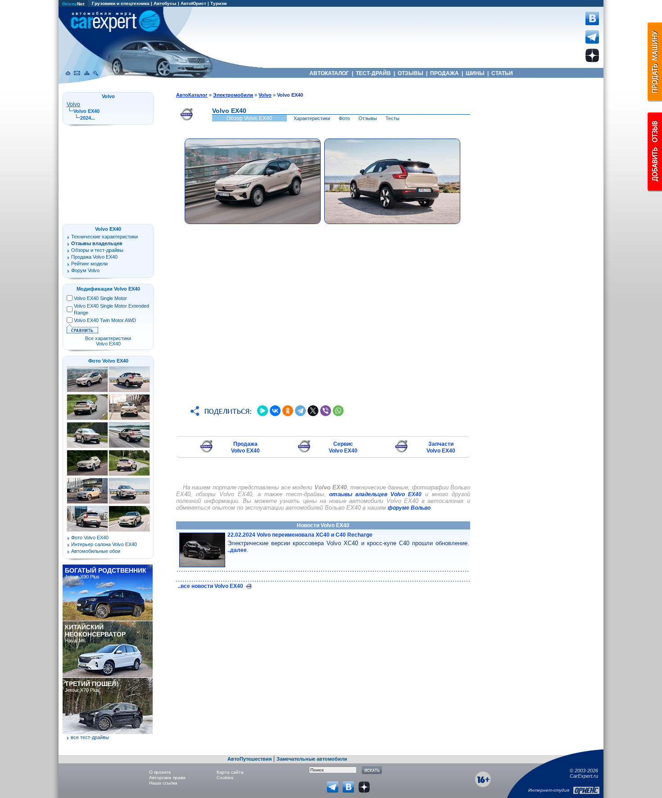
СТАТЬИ (502, 73)
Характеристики (312, 118)
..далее (237, 550)
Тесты (392, 118)
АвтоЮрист (193, 3)
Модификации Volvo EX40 (108, 288)
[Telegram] (300, 410)
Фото (344, 118)
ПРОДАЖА (444, 73)
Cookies (225, 777)
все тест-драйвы (90, 737)
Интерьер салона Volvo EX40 (104, 544)
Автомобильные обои (95, 551)
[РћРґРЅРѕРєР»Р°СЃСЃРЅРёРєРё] (287, 410)
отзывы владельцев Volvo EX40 (375, 494)
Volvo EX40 (108, 229)
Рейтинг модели (89, 263)
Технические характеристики (104, 236)
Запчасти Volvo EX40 (440, 447)
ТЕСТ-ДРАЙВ (373, 73)
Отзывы (367, 118)
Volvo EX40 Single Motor (100, 298)
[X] (313, 410)
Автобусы (165, 3)
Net (73, 3)
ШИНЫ (475, 73)
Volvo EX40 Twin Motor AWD (105, 320)
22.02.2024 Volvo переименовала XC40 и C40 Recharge (299, 535)
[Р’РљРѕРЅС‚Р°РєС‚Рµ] (275, 410)
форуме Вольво (409, 508)
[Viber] (325, 410)
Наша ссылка (163, 782)
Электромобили (233, 95)
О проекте (160, 772)
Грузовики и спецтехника (121, 3)
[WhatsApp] (338, 410)
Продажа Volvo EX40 (245, 447)
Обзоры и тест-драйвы (97, 250)
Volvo (73, 104)
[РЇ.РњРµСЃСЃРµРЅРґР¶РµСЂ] (262, 410)
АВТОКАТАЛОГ (329, 73)
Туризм (218, 3)
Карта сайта (230, 772)
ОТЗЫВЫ (410, 73)
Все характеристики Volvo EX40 (108, 341)
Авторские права (167, 777)
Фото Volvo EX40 (108, 360)
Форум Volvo (85, 270)
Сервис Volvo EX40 (343, 447)
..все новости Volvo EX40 (211, 586)
